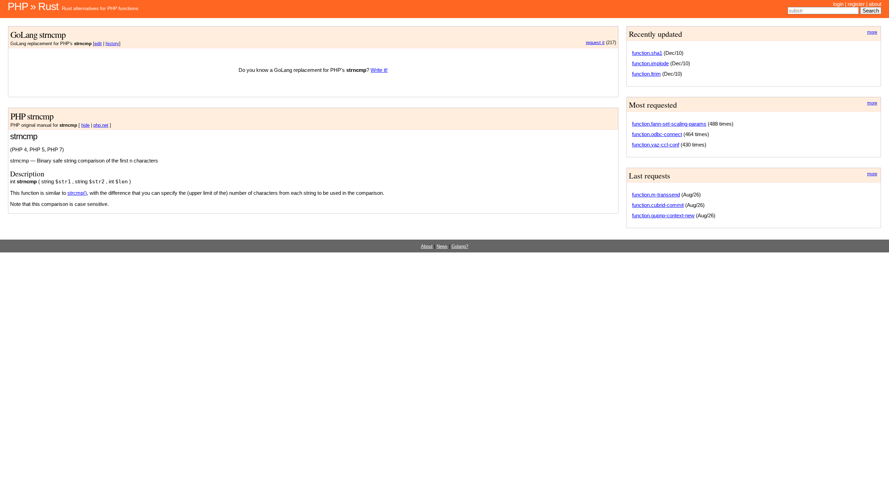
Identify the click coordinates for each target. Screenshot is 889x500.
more (872, 32)
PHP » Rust (33, 6)
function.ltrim (646, 74)
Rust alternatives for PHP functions (100, 8)
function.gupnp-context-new (663, 215)
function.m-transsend (656, 195)
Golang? (459, 246)
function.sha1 (647, 53)
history (112, 43)
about (875, 4)
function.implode (650, 63)
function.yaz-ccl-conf (655, 145)
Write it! (379, 70)
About (427, 246)
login (838, 4)
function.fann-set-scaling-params (669, 124)
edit (98, 43)
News (442, 246)
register (856, 4)
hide (85, 125)
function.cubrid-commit (658, 205)
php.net (100, 125)
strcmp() (77, 193)
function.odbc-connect (657, 134)
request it (595, 42)
